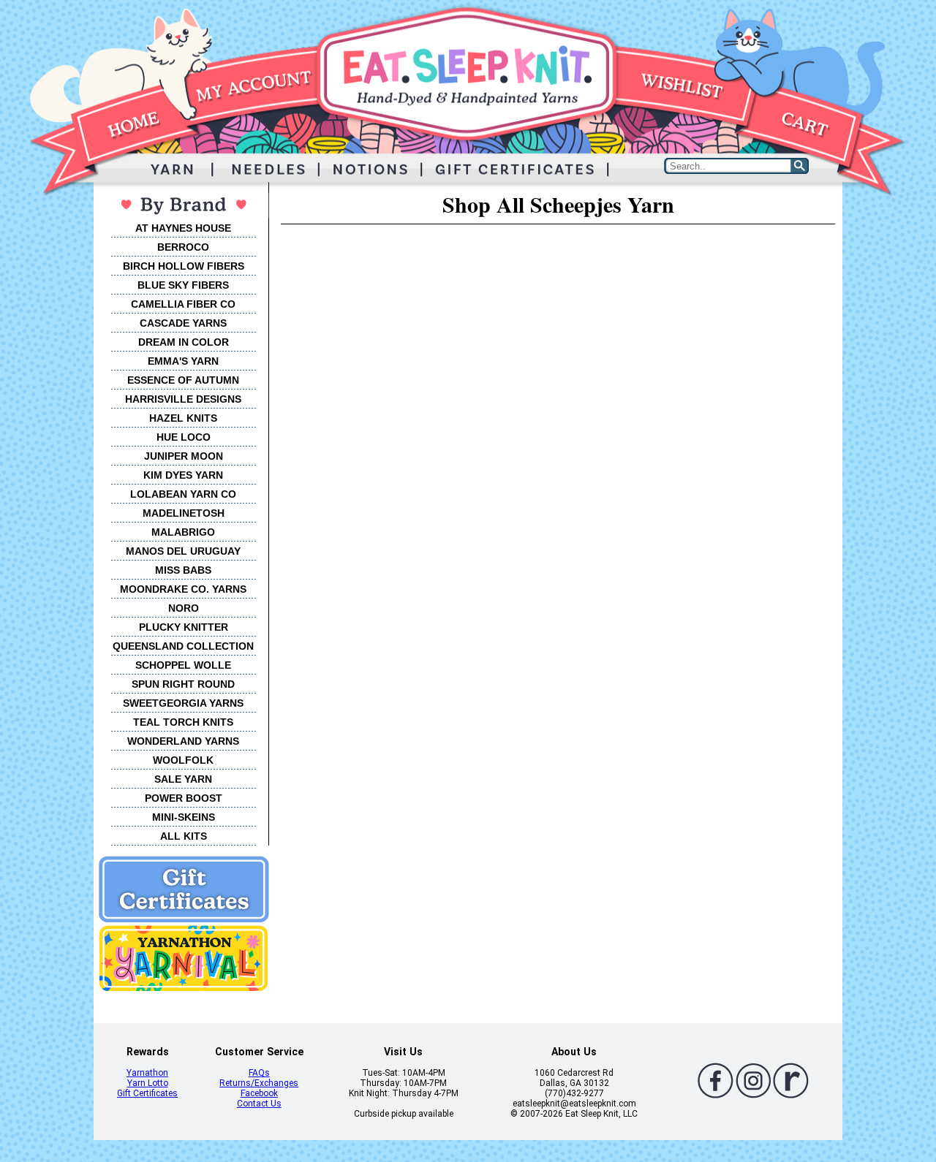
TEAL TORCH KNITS (183, 722)
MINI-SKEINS (183, 817)
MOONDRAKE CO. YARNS (183, 589)
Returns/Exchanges (258, 1083)
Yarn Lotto (147, 1083)
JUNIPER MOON (183, 456)
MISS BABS (183, 570)
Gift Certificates (147, 1093)
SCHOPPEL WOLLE (183, 665)
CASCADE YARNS (183, 323)
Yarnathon (147, 1073)
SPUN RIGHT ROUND (183, 684)
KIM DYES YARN (183, 475)
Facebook (259, 1093)
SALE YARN (183, 779)
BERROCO (183, 247)
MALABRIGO (183, 532)
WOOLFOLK (183, 760)
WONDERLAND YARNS (183, 741)
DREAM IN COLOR (183, 342)
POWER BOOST (183, 798)
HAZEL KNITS (183, 418)
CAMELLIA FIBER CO (183, 304)
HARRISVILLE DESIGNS (183, 399)
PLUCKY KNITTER (183, 627)
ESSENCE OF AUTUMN (183, 380)
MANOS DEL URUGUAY (183, 551)
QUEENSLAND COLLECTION (183, 646)
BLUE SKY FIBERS (183, 285)
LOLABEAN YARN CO (183, 494)
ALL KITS (183, 836)
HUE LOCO (183, 437)
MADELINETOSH (183, 513)
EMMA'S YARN (183, 361)
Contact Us (259, 1103)
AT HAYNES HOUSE (183, 228)
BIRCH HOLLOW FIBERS (183, 266)
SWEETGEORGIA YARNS (183, 703)
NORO (183, 608)
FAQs (259, 1073)
